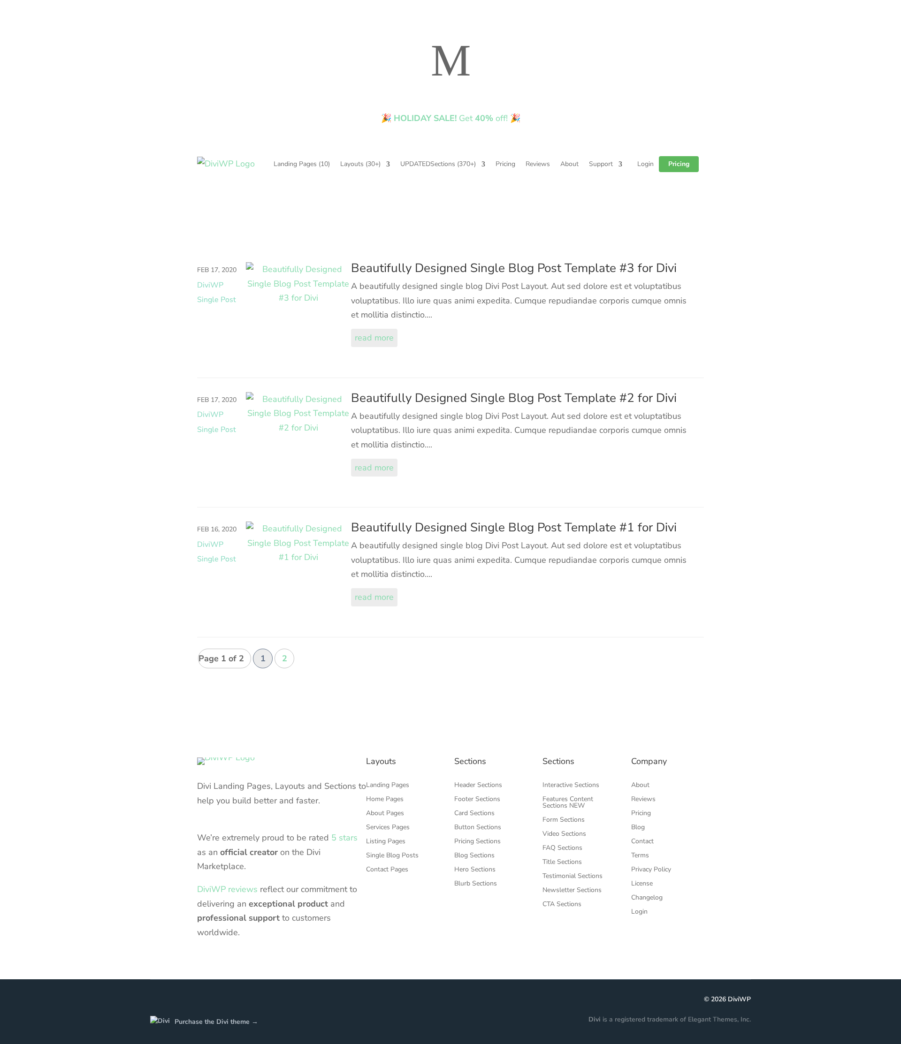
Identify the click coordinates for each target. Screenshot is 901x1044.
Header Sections (478, 785)
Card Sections (474, 813)
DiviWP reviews (227, 889)
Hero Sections (475, 870)
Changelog (647, 898)
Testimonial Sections (572, 876)
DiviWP (739, 999)
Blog (638, 828)
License (642, 884)
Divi (594, 1019)
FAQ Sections (562, 848)
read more (374, 337)
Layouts (360, 163)
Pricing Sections (477, 842)
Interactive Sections (570, 785)
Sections (438, 163)
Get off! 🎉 (450, 118)
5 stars (344, 837)
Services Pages (388, 828)
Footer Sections (477, 799)
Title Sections (562, 862)
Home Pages (385, 799)
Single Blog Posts (392, 856)
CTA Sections (561, 904)
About (569, 163)
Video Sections (564, 834)
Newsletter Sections (572, 890)
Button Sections (477, 828)
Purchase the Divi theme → (216, 1021)
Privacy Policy (651, 870)
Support (601, 163)
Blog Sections (474, 856)
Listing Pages (385, 842)
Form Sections (563, 820)
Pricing (505, 163)
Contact (642, 842)
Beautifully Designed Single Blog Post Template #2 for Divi (514, 398)
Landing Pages (302, 163)
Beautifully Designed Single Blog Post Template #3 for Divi (514, 268)
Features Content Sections (567, 803)
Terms (640, 856)
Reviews (538, 163)
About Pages (385, 813)
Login (645, 163)
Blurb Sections (475, 884)
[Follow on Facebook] (157, 999)
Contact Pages (387, 870)
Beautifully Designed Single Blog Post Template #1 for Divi (514, 527)
